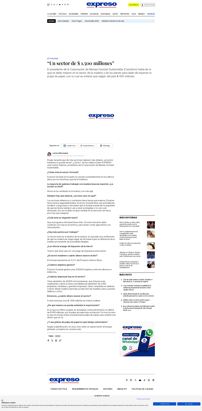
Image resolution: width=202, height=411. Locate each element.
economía (73, 14)
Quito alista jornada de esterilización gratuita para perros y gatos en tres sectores (138, 295)
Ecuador (94, 14)
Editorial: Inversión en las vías (113, 21)
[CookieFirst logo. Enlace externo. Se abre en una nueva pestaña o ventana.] (2, 401)
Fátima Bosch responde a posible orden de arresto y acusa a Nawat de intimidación (129, 264)
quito (115, 14)
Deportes (124, 14)
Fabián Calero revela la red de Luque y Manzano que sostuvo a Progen (136, 301)
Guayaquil (105, 14)
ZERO (57, 336)
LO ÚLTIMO (51, 14)
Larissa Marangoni (60, 153)
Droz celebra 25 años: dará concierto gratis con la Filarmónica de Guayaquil (130, 224)
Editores (107, 389)
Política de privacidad (143, 399)
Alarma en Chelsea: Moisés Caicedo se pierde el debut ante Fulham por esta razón (130, 254)
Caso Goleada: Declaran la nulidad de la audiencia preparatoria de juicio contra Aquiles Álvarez (137, 287)
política (63, 14)
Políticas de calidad (142, 389)
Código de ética (58, 389)
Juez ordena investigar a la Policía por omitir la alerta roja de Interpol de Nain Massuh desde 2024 (139, 308)
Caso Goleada (63, 21)
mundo (141, 14)
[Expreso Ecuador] (64, 382)
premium (151, 14)
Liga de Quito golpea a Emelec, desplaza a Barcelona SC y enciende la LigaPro (137, 280)
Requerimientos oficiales (85, 389)
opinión (84, 14)
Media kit (122, 389)
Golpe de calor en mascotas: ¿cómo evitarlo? (130, 244)
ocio (134, 14)
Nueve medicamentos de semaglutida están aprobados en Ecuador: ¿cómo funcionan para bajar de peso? (129, 235)
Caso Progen (77, 21)
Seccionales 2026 (92, 21)
